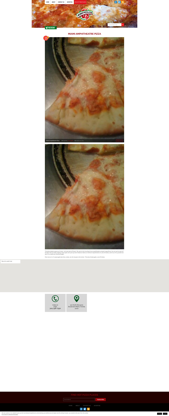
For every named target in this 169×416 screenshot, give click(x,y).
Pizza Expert (70, 140)
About (53, 2)
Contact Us (61, 2)
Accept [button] (165, 413)
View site (119, 140)
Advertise (69, 2)
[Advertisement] (84, 385)
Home (47, 2)
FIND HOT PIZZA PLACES (80, 2)
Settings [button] (159, 413)
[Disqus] (84, 330)
